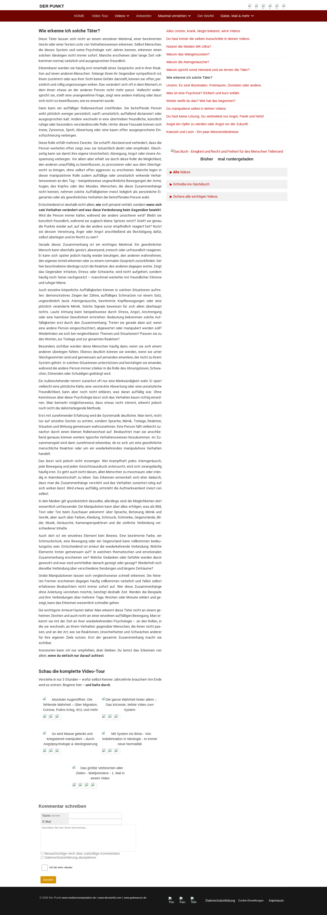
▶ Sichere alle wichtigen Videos (194, 196)
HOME (79, 16)
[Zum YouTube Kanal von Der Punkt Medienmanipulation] (250, 6)
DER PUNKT (52, 6)
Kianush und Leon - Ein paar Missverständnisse (202, 132)
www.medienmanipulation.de (79, 897)
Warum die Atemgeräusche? (187, 62)
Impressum (276, 900)
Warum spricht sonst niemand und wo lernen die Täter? (208, 70)
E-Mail (46, 821)
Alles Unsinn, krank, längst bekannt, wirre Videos (203, 31)
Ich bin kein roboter (60, 867)
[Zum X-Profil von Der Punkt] (278, 6)
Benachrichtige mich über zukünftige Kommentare (82, 853)
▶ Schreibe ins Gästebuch (189, 184)
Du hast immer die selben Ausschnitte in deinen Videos (207, 39)
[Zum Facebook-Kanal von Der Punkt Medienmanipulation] (257, 6)
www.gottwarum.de (135, 897)
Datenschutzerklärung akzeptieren (70, 857)
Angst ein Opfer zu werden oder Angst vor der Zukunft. (207, 124)
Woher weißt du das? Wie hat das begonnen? (200, 101)
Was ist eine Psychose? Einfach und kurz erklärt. (203, 93)
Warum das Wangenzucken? (188, 54)
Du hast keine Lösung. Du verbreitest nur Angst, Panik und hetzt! (215, 116)
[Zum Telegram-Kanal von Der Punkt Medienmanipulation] (264, 6)
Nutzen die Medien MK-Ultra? (188, 46)
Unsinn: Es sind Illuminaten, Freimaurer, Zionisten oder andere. (214, 85)
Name (51, 815)
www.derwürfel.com (109, 897)
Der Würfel (206, 16)
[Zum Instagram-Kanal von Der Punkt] (271, 6)
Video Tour (100, 16)
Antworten (143, 16)
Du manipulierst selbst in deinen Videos (196, 108)
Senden (48, 879)
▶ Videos (180, 172)
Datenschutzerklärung (220, 900)
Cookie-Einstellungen (251, 900)
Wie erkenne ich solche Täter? (189, 77)
